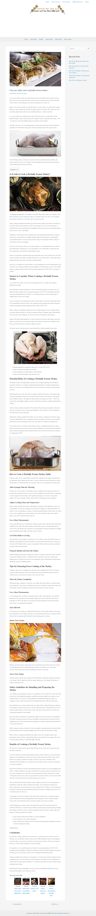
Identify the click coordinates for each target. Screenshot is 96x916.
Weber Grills (58, 39)
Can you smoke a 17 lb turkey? (34, 888)
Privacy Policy (66, 2)
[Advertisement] (48, 26)
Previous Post (16, 904)
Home (26, 39)
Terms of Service (55, 2)
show (17, 169)
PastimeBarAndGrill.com (63, 913)
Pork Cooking (67, 39)
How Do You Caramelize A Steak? (78, 80)
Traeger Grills (49, 39)
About (47, 2)
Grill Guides (33, 39)
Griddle (41, 39)
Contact (87, 2)
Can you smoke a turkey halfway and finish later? (51, 890)
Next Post (55, 904)
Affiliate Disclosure (77, 2)
